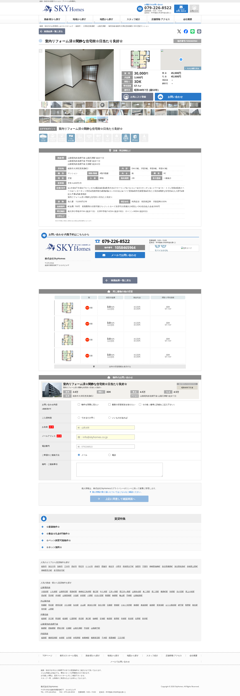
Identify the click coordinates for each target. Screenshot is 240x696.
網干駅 (180, 605)
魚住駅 (76, 605)
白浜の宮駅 (98, 595)
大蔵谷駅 (44, 591)
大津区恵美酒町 (89, 26)
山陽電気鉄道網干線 (49, 624)
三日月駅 (121, 637)
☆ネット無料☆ (54, 547)
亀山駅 (122, 595)
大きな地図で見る (193, 68)
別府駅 (172, 591)
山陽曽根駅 (67, 595)
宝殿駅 (109, 605)
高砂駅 (44, 595)
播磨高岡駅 (52, 637)
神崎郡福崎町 (154, 566)
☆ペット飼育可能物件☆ (58, 540)
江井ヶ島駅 (113, 591)
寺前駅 (123, 618)
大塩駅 (76, 595)
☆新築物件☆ (53, 526)
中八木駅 (103, 591)
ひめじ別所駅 (126, 605)
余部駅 (61, 637)
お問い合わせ (175, 96)
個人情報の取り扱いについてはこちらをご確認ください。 (117, 492)
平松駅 (86, 628)
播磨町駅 (164, 591)
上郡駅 (51, 609)
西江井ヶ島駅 (125, 591)
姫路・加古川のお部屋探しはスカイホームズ (56, 26)
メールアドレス (49, 436)
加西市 (138, 566)
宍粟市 (145, 566)
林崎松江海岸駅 (85, 591)
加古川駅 (101, 605)
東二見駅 (146, 591)
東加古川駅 (91, 605)
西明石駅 (59, 605)
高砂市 (74, 566)
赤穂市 (97, 566)
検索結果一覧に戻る (53, 31)
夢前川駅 (60, 628)
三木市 (67, 566)
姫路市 (78, 26)
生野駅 (138, 618)
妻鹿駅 (108, 595)
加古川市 (52, 566)
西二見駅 (155, 591)
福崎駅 (95, 618)
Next (117, 75)
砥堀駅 (65, 618)
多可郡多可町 (59, 570)
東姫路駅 (144, 605)
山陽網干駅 (95, 628)
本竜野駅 (76, 637)
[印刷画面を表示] (199, 31)
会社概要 (187, 19)
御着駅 (136, 605)
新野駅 (116, 618)
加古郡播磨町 (167, 566)
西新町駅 (73, 591)
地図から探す (106, 19)
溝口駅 (88, 618)
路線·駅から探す (52, 19)
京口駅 (51, 618)
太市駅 (69, 637)
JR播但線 (44, 614)
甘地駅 (102, 618)
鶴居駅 (109, 618)
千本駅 (104, 637)
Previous (41, 75)
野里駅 (58, 618)
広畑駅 (69, 628)
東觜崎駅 (85, 637)
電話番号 (46, 446)
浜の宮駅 (180, 591)
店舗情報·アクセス (160, 19)
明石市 (81, 566)
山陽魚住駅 (136, 591)
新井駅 (145, 618)
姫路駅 (152, 605)
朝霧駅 (44, 605)
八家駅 (90, 595)
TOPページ (47, 656)
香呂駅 (81, 618)
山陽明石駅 (63, 591)
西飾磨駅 (52, 628)
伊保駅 (58, 595)
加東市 (60, 566)
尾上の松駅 (189, 591)
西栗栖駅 (112, 637)
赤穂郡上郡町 (192, 566)
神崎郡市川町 (46, 570)
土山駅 (83, 605)
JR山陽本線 (45, 601)
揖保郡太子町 (128, 566)
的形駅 (83, 595)
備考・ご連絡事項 (50, 464)
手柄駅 (129, 595)
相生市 (111, 566)
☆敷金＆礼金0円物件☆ (58, 533)
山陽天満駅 (102, 26)
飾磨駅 (115, 595)
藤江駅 (95, 591)
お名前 (45, 427)
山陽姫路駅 (137, 595)
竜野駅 (188, 605)
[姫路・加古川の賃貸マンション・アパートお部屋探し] (89, 8)
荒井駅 (51, 595)
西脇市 (104, 566)
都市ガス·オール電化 (69, 656)
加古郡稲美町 (179, 566)
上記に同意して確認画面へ (120, 498)
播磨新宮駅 (95, 637)
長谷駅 (130, 618)
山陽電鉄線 (45, 587)
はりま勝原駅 (171, 605)
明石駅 (51, 605)
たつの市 (89, 566)
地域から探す (79, 19)
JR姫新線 (44, 633)
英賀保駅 (160, 605)
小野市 (118, 566)
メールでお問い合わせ (123, 255)
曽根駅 (116, 605)
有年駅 (44, 609)
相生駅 (195, 605)
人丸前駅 (53, 591)
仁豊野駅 (73, 618)
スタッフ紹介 (133, 19)
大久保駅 (68, 605)
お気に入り (194, 11)
